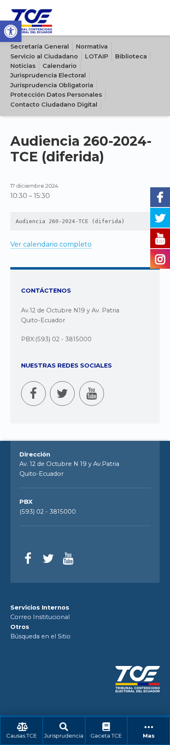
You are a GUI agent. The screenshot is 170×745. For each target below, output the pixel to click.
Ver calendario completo (51, 244)
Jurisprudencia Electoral (48, 75)
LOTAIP (96, 56)
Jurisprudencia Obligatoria (51, 85)
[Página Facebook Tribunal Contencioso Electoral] (33, 393)
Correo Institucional (40, 617)
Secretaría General (39, 46)
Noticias (22, 66)
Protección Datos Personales (56, 94)
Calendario (59, 66)
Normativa (92, 46)
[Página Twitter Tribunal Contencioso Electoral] (62, 393)
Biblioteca (131, 56)
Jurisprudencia (63, 736)
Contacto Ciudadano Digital (53, 104)
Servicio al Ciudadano (44, 56)
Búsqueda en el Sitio (40, 636)
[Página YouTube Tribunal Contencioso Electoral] (91, 393)
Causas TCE (21, 736)
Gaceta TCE (106, 736)
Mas (149, 736)
